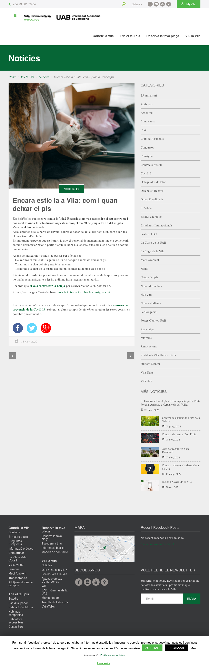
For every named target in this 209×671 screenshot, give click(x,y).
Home (12, 77)
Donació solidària (152, 199)
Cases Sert (16, 626)
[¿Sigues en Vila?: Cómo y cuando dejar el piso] (12, 355)
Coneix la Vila (103, 35)
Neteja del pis (71, 189)
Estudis (13, 598)
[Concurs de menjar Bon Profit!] (150, 437)
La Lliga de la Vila (152, 251)
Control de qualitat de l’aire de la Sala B (181, 419)
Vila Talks (147, 372)
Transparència (18, 578)
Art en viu (147, 113)
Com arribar (16, 553)
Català (136, 4)
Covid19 (146, 173)
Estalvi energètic (151, 216)
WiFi (44, 586)
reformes (146, 338)
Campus (14, 569)
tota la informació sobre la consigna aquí (84, 292)
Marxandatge (50, 598)
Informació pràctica (21, 548)
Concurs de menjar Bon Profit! (180, 434)
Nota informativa (151, 286)
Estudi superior (18, 603)
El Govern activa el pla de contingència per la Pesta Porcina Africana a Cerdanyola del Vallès (170, 402)
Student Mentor (150, 364)
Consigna (147, 156)
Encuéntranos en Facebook (158, 544)
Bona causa (148, 121)
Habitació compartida (16, 613)
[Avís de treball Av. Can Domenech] (150, 452)
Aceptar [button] (152, 647)
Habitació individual (21, 607)
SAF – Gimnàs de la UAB (55, 591)
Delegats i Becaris (152, 191)
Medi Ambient (150, 260)
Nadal (144, 268)
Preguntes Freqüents (15, 542)
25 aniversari (149, 95)
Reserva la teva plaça (162, 35)
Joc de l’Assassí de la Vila (177, 482)
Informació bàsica (53, 548)
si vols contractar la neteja (48, 285)
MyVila (191, 4)
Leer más (103, 663)
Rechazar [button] (176, 647)
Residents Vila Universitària (158, 355)
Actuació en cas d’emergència (52, 579)
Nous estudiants (151, 303)
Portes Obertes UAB (153, 320)
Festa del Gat (149, 234)
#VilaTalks (48, 606)
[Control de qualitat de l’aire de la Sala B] (150, 421)
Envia (191, 598)
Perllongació (149, 312)
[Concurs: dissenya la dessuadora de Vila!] (150, 468)
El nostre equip (18, 537)
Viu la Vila (192, 35)
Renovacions (149, 346)
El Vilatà (146, 208)
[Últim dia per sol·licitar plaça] (131, 355)
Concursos (147, 147)
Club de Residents (152, 138)
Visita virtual (16, 564)
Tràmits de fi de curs (55, 602)
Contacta (14, 532)
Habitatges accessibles (16, 620)
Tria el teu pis (130, 35)
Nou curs (146, 294)
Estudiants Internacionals (156, 225)
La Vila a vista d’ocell (18, 558)
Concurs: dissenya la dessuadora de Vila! (180, 467)
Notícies (44, 77)
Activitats (147, 104)
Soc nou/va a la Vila (54, 574)
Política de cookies (112, 655)
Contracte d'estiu (151, 165)
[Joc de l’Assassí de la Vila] (150, 485)
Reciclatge (147, 329)
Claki (144, 130)
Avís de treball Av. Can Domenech (175, 450)
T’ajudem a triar (52, 543)
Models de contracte (55, 552)
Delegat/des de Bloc (153, 182)
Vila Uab (146, 381)
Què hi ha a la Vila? (54, 570)
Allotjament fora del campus (21, 583)
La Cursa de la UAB (153, 242)
